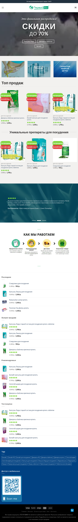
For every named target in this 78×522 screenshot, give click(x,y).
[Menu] (3, 7)
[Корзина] (75, 7)
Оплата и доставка (40, 511)
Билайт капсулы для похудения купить (37, 119)
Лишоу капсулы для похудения (17, 464)
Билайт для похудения (23, 457)
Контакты (54, 511)
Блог (48, 511)
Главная (24, 511)
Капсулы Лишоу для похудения (37, 166)
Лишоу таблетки (33, 464)
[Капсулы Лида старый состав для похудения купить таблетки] (65, 102)
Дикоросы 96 (36, 457)
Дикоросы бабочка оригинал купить (12, 118)
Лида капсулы (62, 461)
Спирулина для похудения (62, 166)
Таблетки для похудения (47, 464)
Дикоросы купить (59, 457)
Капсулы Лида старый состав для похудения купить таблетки (64, 119)
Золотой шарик (70, 457)
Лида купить (72, 461)
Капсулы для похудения (29, 461)
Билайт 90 (11, 457)
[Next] (74, 203)
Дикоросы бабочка (46, 457)
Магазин (30, 511)
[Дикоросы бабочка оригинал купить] (13, 102)
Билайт (4, 457)
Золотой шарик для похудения (11, 461)
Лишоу (4, 464)
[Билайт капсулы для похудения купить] (39, 102)
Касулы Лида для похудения (47, 461)
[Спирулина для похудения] (65, 150)
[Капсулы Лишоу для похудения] (39, 150)
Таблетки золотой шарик (64, 464)
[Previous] (4, 203)
